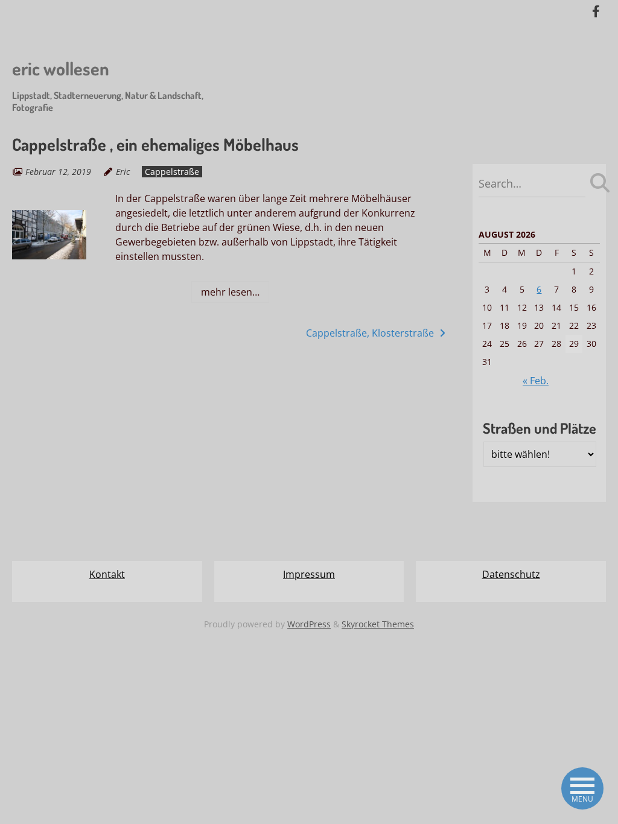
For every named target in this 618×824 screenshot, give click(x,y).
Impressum (309, 574)
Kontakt (107, 574)
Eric (123, 171)
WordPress (309, 624)
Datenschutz (511, 574)
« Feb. (536, 380)
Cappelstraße (172, 171)
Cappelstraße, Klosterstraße (371, 333)
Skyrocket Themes (378, 624)
